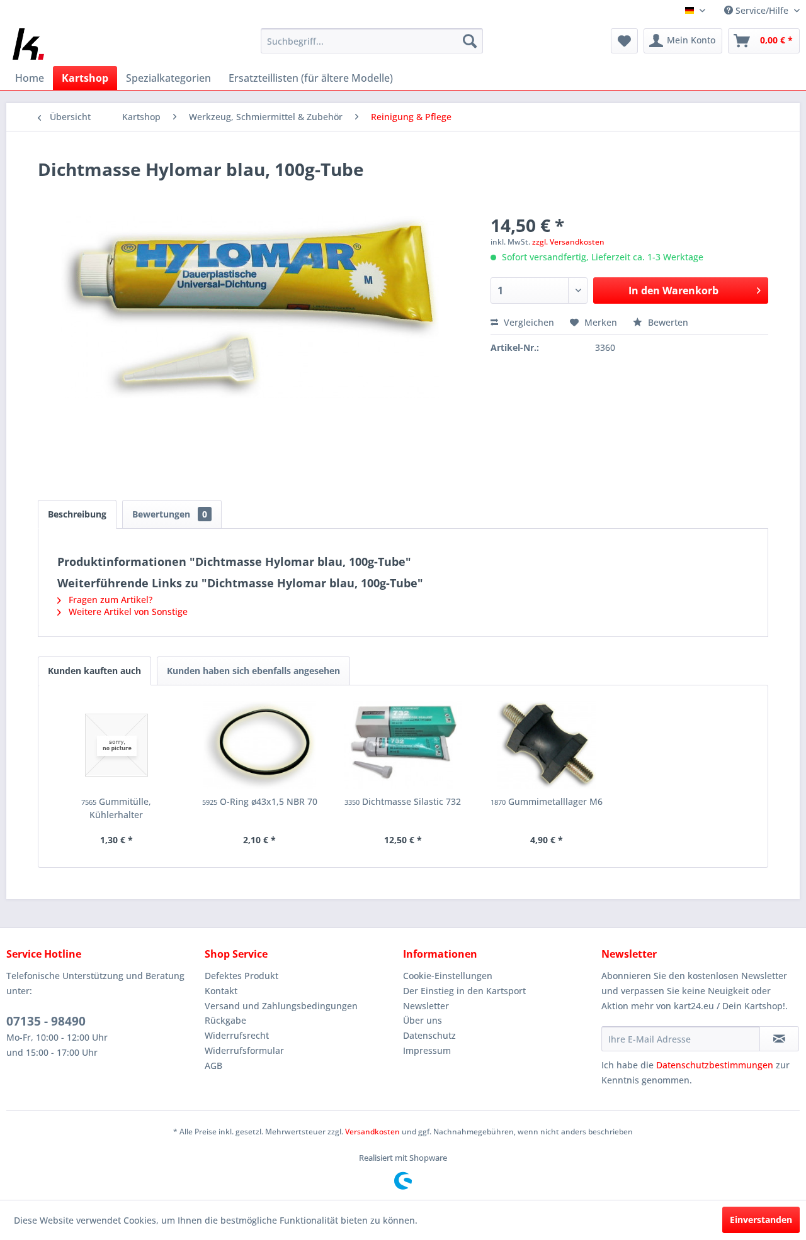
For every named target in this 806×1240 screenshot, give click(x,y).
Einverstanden (761, 1220)
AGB (213, 1065)
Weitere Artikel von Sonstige (127, 611)
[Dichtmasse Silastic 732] (403, 745)
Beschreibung (77, 514)
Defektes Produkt (241, 976)
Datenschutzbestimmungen (714, 1065)
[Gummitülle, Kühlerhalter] (116, 745)
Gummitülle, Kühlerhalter (116, 808)
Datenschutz (429, 1035)
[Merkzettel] (624, 40)
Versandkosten (372, 1131)
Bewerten (666, 322)
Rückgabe (225, 1020)
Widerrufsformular (244, 1050)
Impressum (427, 1050)
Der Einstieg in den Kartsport (464, 991)
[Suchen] (470, 40)
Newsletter (426, 1006)
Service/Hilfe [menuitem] (762, 10)
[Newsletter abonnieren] (779, 1038)
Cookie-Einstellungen (447, 976)
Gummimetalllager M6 (547, 801)
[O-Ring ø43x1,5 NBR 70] (260, 745)
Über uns (422, 1020)
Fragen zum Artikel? (109, 600)
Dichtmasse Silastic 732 (402, 801)
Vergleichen (527, 322)
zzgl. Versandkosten (568, 241)
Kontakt (221, 991)
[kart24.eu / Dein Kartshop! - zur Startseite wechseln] (28, 44)
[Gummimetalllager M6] (546, 745)
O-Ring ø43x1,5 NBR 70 (259, 801)
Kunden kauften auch (94, 671)
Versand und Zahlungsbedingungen (281, 1006)
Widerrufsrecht (237, 1035)
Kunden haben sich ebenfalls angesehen (253, 671)
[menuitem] (372, 40)
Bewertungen (169, 514)
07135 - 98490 (46, 1021)
